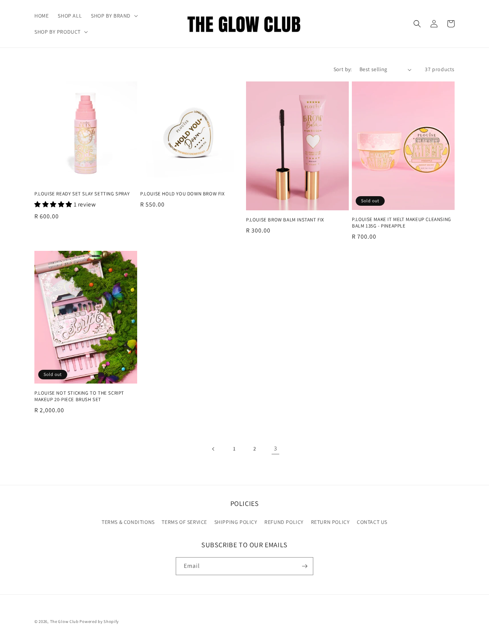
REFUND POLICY (284, 522)
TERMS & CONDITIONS (128, 522)
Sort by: (343, 69)
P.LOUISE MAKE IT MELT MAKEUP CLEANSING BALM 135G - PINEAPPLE (401, 222)
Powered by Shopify (99, 621)
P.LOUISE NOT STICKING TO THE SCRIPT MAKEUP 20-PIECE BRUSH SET (79, 396)
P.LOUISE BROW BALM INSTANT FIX (285, 220)
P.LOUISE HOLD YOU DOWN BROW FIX (182, 194)
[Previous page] (213, 449)
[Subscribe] (304, 566)
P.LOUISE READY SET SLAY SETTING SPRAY (82, 194)
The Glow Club (64, 621)
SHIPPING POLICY (235, 522)
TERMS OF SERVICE (184, 522)
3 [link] (275, 448)
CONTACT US (372, 522)
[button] (113, 16)
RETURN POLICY (330, 522)
